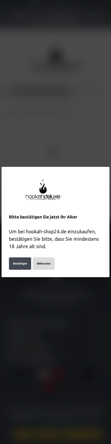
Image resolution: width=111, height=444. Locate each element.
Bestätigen (20, 263)
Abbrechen (44, 263)
